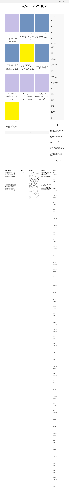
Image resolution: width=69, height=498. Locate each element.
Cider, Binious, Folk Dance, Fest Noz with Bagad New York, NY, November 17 (10, 189)
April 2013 (54, 320)
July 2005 (54, 484)
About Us (54, 11)
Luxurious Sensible (53, 81)
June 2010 (54, 380)
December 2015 (55, 264)
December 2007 (55, 433)
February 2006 (55, 472)
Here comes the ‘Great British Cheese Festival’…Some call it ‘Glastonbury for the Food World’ (12, 39)
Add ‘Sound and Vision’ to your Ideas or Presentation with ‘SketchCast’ (42, 67)
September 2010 (55, 375)
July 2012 (54, 336)
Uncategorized (53, 111)
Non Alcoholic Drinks (53, 87)
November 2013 (55, 308)
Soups (52, 101)
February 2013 (55, 324)
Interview (52, 78)
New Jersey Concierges (48, 11)
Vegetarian (30, 197)
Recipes (24, 11)
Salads (52, 96)
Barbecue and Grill (53, 48)
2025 (51, 19)
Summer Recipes (33, 193)
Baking (52, 47)
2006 (51, 39)
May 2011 (54, 361)
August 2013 (54, 313)
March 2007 (54, 449)
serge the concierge (52, 160)
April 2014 (54, 299)
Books (52, 51)
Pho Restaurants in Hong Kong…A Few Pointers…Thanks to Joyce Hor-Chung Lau (27, 69)
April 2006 (54, 468)
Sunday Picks (52, 105)
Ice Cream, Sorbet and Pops (54, 77)
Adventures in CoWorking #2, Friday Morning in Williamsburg (42, 98)
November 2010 (55, 371)
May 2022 (54, 200)
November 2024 (55, 195)
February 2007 (55, 451)
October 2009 (55, 394)
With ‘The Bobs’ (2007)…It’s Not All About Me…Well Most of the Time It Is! (42, 38)
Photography (52, 90)
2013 (51, 31)
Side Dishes (52, 99)
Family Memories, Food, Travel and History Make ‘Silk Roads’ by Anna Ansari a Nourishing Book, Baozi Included (56, 141)
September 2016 (55, 248)
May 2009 (54, 403)
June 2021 (54, 211)
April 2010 (54, 384)
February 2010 (55, 387)
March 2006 (54, 470)
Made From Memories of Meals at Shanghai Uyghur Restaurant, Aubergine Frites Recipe (46, 173)
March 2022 (54, 204)
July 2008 (54, 421)
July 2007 (54, 442)
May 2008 (54, 424)
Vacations (31, 63)
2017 (51, 26)
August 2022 (54, 197)
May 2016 (54, 255)
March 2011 (54, 364)
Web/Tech (9, 34)
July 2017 (54, 237)
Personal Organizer (28, 33)
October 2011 (54, 352)
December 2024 (55, 193)
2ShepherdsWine (52, 153)
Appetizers (52, 46)
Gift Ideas (52, 70)
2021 (51, 22)
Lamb (30, 184)
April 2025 (54, 186)
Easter (52, 63)
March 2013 (54, 322)
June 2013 (54, 317)
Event (11, 33)
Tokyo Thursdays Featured (32, 195)
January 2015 (54, 283)
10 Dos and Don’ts (19, 11)
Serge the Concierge (43, 33)
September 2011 (55, 354)
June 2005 (54, 486)
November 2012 (55, 329)
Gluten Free (52, 71)
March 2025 (54, 188)
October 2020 (55, 225)
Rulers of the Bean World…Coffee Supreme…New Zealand (12, 98)
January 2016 (54, 262)
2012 (51, 32)
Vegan (51, 113)
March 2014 (54, 301)
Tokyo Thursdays (30, 11)
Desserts (52, 60)
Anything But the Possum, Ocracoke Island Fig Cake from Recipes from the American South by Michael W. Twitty (56, 136)
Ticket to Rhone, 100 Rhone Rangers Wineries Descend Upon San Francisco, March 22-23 (56, 151)
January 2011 (54, 368)
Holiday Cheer (53, 76)
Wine (51, 118)
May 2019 (54, 234)
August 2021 (54, 209)
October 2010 (55, 373)
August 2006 (54, 461)
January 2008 (54, 431)
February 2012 (55, 345)
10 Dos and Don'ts (53, 45)
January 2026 (54, 172)
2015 (51, 28)
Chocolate (52, 53)
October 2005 (55, 479)
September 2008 (55, 417)
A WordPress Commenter (53, 147)
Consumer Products (8, 33)
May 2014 (54, 297)
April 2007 (54, 447)
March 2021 (54, 216)
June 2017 (54, 239)
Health (52, 75)
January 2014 (54, 304)
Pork (34, 189)
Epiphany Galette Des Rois (54, 64)
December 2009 (55, 391)
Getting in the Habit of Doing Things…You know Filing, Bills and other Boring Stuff (27, 38)
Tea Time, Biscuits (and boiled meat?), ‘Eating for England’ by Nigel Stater (27, 98)
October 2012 (55, 331)
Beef (38, 173)
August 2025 (54, 179)
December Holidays (53, 59)
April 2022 (54, 202)
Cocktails (52, 54)
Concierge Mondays (35, 175)
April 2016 (54, 257)
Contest (52, 58)
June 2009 (54, 401)
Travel (9, 64)
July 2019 (54, 232)
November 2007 (55, 435)
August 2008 (54, 419)
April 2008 (54, 426)
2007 (51, 38)
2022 (51, 21)
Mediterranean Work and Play (54, 82)
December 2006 (55, 454)
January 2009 (54, 410)
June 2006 (54, 465)
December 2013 (55, 306)
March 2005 (54, 491)
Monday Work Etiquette (54, 83)
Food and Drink (14, 33)
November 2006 (55, 456)
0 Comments (15, 35)
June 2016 (54, 253)
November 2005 (55, 477)
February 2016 (55, 260)
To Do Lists (47, 33)
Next (30, 132)
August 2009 (54, 398)
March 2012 (54, 343)
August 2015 (54, 271)
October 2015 (55, 267)
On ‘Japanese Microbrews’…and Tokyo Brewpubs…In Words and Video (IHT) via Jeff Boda (12, 69)
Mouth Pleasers (53, 84)
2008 (51, 37)
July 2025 (54, 181)
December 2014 (55, 285)
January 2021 (54, 220)
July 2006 (54, 463)
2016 (51, 27)
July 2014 (54, 294)
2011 (51, 33)
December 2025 (55, 174)
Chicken (52, 52)
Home (14, 11)
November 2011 (55, 350)
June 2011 (54, 359)
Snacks (52, 100)
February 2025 (55, 190)
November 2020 (55, 223)
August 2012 (54, 334)
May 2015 (54, 276)
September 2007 (55, 438)
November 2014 (55, 287)
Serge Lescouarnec (11, 35)
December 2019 (55, 230)
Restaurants (7, 63)
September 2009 (55, 396)
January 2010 (54, 389)
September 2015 (55, 269)
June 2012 (54, 338)
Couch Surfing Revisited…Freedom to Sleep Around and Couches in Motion (12, 126)
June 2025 (54, 183)
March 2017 (54, 241)
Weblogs (11, 34)
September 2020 (55, 227)
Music (33, 187)
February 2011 (55, 366)
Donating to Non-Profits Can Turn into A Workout (56, 138)
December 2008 (55, 412)
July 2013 (54, 315)
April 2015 (54, 278)
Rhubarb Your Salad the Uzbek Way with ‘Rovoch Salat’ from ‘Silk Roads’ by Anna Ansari (46, 177)
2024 (51, 20)
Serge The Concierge (34, 5)
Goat (51, 72)
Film (51, 66)
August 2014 (54, 292)
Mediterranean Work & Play (38, 11)
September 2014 (55, 290)
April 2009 (54, 405)
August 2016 (54, 250)
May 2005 (54, 488)
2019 (51, 25)
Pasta (51, 88)
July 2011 (54, 357)
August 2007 (54, 440)
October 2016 (55, 246)
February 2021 (55, 218)
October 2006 (55, 458)
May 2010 (54, 382)
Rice (51, 95)
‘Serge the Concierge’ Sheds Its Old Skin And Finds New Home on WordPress (10, 173)
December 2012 (55, 327)
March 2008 (54, 428)
